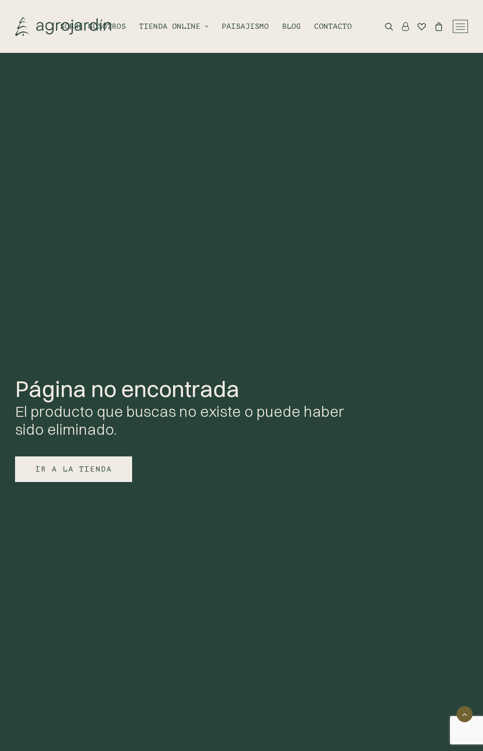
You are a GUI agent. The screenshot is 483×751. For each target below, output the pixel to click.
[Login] (401, 26)
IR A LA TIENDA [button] (73, 469)
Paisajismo (245, 26)
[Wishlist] (417, 26)
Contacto (333, 26)
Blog (291, 26)
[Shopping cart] (434, 26)
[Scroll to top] (465, 713)
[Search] (384, 26)
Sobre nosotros (93, 26)
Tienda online (169, 26)
